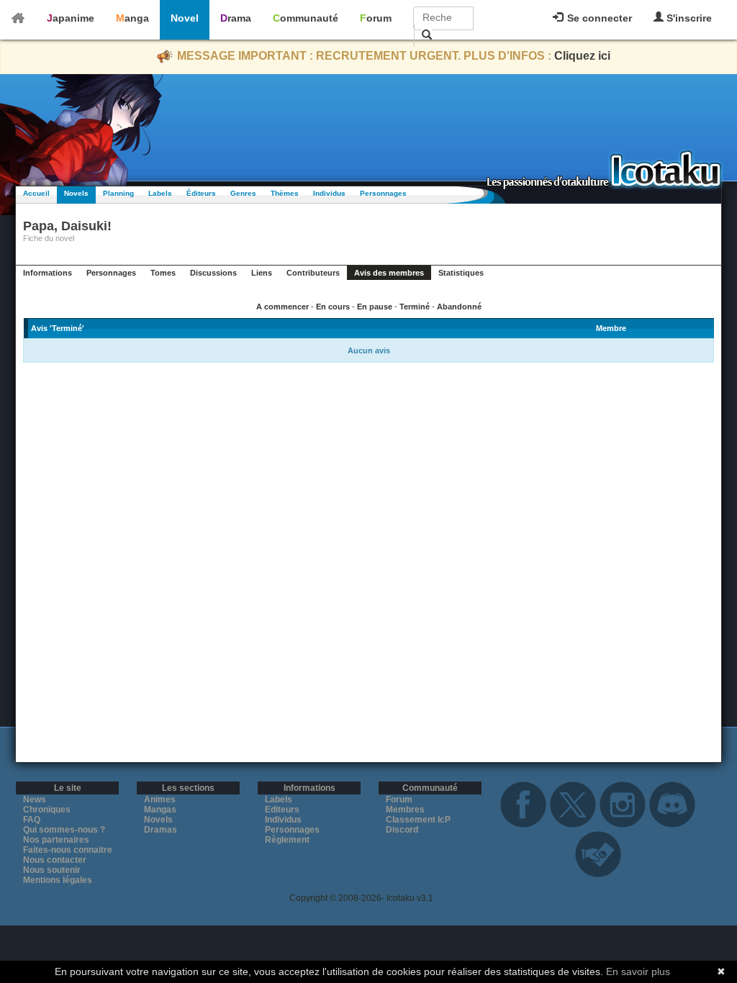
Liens (261, 272)
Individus (329, 193)
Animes (160, 799)
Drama (235, 18)
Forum (376, 18)
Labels (160, 193)
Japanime (70, 18)
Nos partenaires (56, 840)
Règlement (287, 840)
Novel (185, 18)
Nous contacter (54, 860)
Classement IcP (418, 820)
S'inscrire (688, 18)
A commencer (282, 306)
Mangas (160, 810)
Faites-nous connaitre (67, 850)
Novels (76, 193)
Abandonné (459, 306)
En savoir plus (638, 971)
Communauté (305, 18)
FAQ (31, 820)
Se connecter (598, 18)
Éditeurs (201, 193)
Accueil (36, 193)
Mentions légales (57, 880)
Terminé (414, 306)
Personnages (383, 193)
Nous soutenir (52, 870)
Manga (132, 18)
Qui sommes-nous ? (64, 830)
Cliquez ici (582, 56)
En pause (374, 306)
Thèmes (285, 193)
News (34, 799)
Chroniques (47, 810)
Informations (47, 272)
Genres (243, 193)
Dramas (160, 830)
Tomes (163, 272)
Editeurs (282, 810)
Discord (402, 830)
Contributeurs (313, 272)
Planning (118, 193)
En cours (333, 306)
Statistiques (461, 272)
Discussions (213, 272)
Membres (405, 810)
